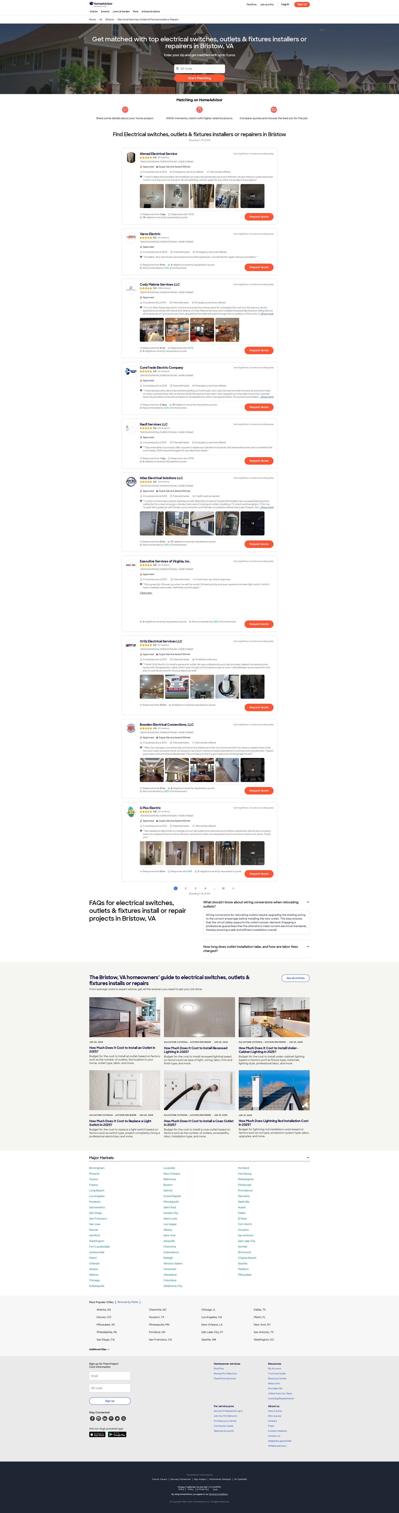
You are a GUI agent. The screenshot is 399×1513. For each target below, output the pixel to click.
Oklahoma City (172, 1286)
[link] (199, 157)
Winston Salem (173, 1263)
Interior (94, 11)
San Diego (95, 1213)
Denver (94, 1229)
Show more (267, 313)
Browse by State (128, 1302)
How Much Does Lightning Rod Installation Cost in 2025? (274, 1123)
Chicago (94, 1280)
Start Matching (199, 78)
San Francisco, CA (160, 1339)
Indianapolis (96, 1286)
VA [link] (100, 19)
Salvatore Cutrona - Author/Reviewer (187, 1042)
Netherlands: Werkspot (220, 1479)
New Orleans (171, 1173)
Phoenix (94, 1173)
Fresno (93, 1185)
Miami (93, 1258)
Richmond (244, 1252)
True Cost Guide (277, 1373)
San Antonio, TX (264, 1332)
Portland (243, 1168)
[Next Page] (233, 888)
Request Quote (259, 216)
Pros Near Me (275, 1388)
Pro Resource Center (225, 1421)
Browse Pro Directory (225, 1373)
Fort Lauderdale (99, 1246)
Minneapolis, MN (159, 1324)
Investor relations (277, 1431)
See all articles (295, 978)
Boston (168, 1185)
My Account (274, 1368)
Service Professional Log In (228, 1411)
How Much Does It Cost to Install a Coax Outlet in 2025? (198, 1123)
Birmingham (97, 1168)
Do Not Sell (202, 1488)
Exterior (105, 11)
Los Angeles (97, 1196)
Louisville (169, 1168)
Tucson (93, 1179)
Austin (242, 1207)
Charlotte (169, 1246)
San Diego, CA (106, 1339)
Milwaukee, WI (106, 1324)
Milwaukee (245, 1274)
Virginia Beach (247, 1258)
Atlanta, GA (104, 1309)
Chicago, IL (208, 1309)
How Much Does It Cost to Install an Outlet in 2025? (122, 1049)
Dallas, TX (260, 1309)
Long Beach (96, 1190)
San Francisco (98, 1218)
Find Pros (219, 1368)
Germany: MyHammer (180, 1479)
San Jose (94, 1224)
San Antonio (245, 1235)
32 (223, 888)
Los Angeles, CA (211, 1317)
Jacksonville (96, 1252)
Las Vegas (169, 1224)
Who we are (274, 1416)
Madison (243, 1269)
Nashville (243, 1201)
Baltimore (169, 1179)
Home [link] (92, 19)
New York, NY (262, 1324)
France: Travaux (159, 1479)
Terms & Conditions (218, 1494)
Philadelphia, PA (107, 1332)
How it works (275, 1411)
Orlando (94, 1263)
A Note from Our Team (280, 1393)
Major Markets (101, 1157)
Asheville (169, 1241)
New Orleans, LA (212, 1324)
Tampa (93, 1269)
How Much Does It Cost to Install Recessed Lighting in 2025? (195, 1050)
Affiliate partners (277, 1446)
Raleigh (168, 1258)
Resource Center (277, 1378)
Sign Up (302, 4)
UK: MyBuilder (240, 1479)
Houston (243, 1229)
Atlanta (93, 1274)
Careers (272, 1421)
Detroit (168, 1190)
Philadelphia (246, 1179)
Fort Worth (245, 1224)
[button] (152, 196)
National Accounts (224, 1431)
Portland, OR (157, 1332)
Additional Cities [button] (97, 1349)
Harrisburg (244, 1173)
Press (271, 1426)
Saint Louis (170, 1218)
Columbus (169, 1280)
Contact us (274, 1436)
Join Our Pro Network (225, 1416)
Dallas (241, 1213)
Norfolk (242, 1246)
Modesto (95, 1201)
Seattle (242, 1263)
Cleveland (169, 1274)
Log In (285, 4)
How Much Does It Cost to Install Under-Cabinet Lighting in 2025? (268, 1050)
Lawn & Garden (121, 11)
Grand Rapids (172, 1196)
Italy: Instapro (200, 1479)
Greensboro (171, 1252)
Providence (245, 1190)
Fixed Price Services (225, 1378)
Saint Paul (169, 1207)
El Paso (242, 1218)
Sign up (110, 1401)
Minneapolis (171, 1201)
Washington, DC (264, 1339)
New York (169, 1235)
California (190, 1488)
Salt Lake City (246, 1241)
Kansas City (170, 1213)
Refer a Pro (274, 1383)
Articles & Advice (151, 11)
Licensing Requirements (281, 1398)
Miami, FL (260, 1317)
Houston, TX (156, 1317)
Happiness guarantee (279, 1441)
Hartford (94, 1235)
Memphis (244, 1196)
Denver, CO (104, 1317)
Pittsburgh (244, 1185)
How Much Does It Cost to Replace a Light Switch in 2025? (120, 1123)
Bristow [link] (110, 19)
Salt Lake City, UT (212, 1332)
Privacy (181, 1488)
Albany (167, 1229)
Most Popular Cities (101, 1302)
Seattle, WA (208, 1339)
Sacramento (97, 1207)
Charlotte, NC (158, 1309)
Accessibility (215, 1488)
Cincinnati (169, 1269)
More (135, 11)
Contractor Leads (223, 1426)
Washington (96, 1241)
